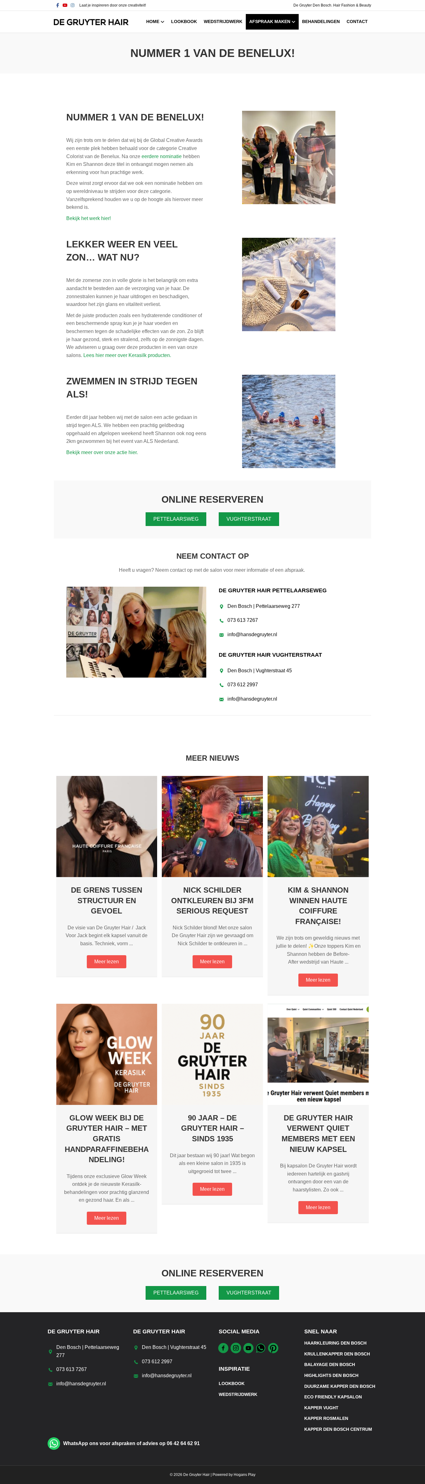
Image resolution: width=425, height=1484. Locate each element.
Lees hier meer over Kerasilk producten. (127, 355)
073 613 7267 (242, 620)
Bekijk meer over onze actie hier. (102, 452)
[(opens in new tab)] (136, 631)
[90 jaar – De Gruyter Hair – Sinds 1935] (212, 1054)
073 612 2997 (242, 684)
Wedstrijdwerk (223, 21)
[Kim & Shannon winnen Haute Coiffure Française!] (318, 826)
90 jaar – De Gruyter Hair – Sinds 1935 (212, 1128)
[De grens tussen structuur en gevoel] (106, 826)
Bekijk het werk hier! (88, 218)
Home (152, 21)
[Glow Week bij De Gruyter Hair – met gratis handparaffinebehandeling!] (106, 1054)
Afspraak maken (269, 21)
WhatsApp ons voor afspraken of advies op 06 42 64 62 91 (131, 1443)
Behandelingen (321, 21)
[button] (106, 961)
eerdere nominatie (162, 156)
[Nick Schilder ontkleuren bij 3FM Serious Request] (212, 826)
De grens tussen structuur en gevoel (106, 900)
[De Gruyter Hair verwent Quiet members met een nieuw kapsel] (318, 1054)
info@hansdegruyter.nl (252, 634)
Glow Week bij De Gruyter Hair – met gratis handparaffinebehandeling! (107, 1139)
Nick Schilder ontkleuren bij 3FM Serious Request (212, 900)
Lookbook (184, 21)
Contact (357, 21)
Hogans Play (244, 1474)
